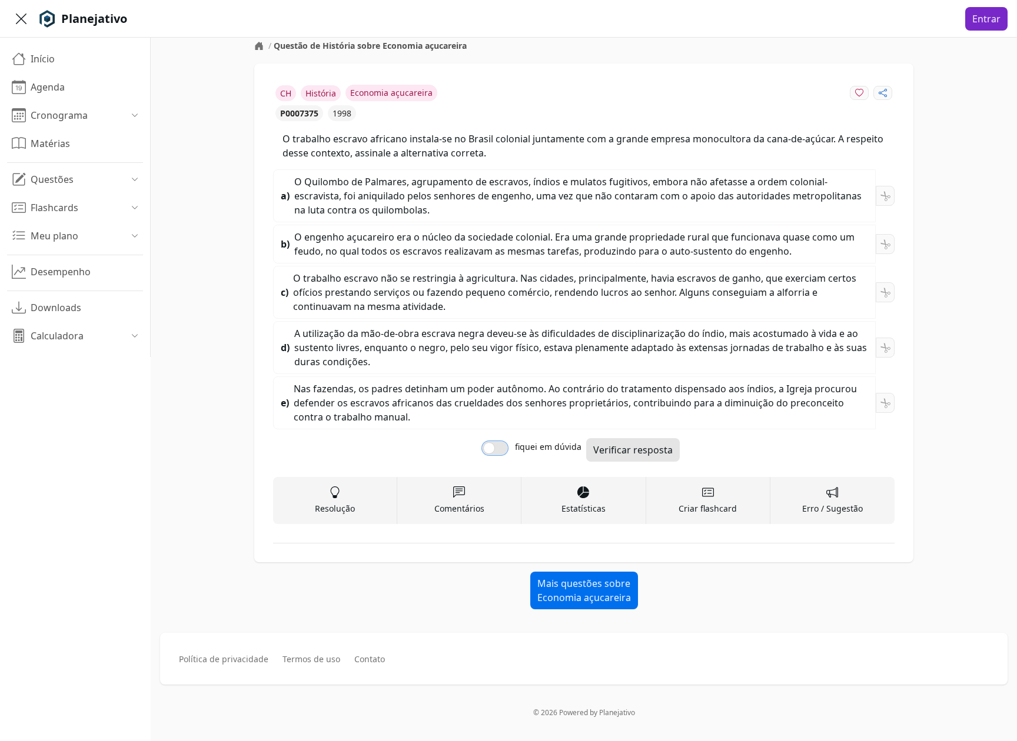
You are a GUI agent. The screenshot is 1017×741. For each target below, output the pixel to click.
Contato (369, 659)
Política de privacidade (223, 659)
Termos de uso (311, 659)
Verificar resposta (633, 449)
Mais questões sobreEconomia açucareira (584, 590)
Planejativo (617, 712)
